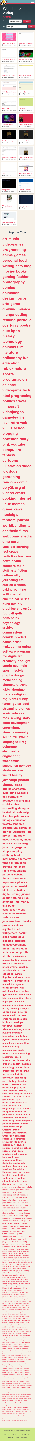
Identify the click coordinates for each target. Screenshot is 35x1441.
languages (10, 741)
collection (12, 1213)
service (27, 1284)
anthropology (6, 1292)
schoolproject (6, 1318)
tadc (16, 1400)
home (25, 1117)
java (22, 1260)
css (30, 45)
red (3, 1405)
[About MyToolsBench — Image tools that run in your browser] (9, 216)
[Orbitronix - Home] (9, 118)
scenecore (20, 1135)
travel (21, 400)
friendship (22, 1286)
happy (3, 1411)
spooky (18, 1394)
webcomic (11, 536)
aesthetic (10, 530)
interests (20, 940)
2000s (7, 427)
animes (18, 925)
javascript (27, 94)
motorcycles (21, 1405)
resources (7, 1056)
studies (9, 1407)
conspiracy (5, 1286)
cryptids (18, 1325)
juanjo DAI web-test (25, 76)
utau (14, 1132)
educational (8, 1181)
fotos (3, 1385)
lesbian (21, 1175)
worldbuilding (14, 525)
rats (14, 1299)
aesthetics (10, 765)
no (21, 1093)
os (22, 1355)
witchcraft (8, 913)
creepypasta (9, 1018)
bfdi (25, 1114)
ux (12, 1340)
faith (26, 1403)
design (8, 298)
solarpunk (5, 1370)
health (16, 561)
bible (26, 1279)
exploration (18, 1392)
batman (19, 1342)
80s (20, 1197)
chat (13, 870)
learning (15, 110)
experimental (19, 886)
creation (9, 1290)
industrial (27, 1372)
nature (20, 368)
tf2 (15, 1141)
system (18, 973)
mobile (4, 1327)
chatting (4, 1256)
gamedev (10, 417)
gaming (8, 276)
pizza (26, 1067)
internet (28, 143)
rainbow (4, 1396)
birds (25, 898)
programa (5, 1297)
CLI (19, 1434)
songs (19, 1126)
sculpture (5, 1279)
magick (4, 1400)
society (19, 1327)
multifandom (23, 1387)
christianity (8, 1117)
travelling (7, 1169)
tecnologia (17, 937)
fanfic (22, 994)
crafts (20, 492)
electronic (21, 1187)
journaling (10, 580)
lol (29, 1114)
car (20, 1172)
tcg (28, 1409)
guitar (17, 703)
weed (27, 1244)
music (13, 238)
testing (16, 894)
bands (19, 1268)
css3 (19, 1400)
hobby (12, 1081)
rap (26, 1011)
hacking (19, 800)
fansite (18, 1111)
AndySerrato (6, 108)
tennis (4, 1299)
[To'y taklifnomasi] (9, 199)
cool (26, 703)
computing (24, 1205)
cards (26, 1329)
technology (12, 341)
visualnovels (9, 970)
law (24, 1111)
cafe (25, 1197)
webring (26, 1411)
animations (18, 1004)
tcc (3, 1264)
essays (6, 980)
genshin (23, 966)
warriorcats (12, 1239)
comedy (25, 765)
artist (17, 641)
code (6, 722)
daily (29, 1355)
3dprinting (23, 1241)
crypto (6, 929)
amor (4, 1090)
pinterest (20, 1138)
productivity (25, 1407)
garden (4, 1314)
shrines (24, 1327)
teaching (25, 1053)
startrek (4, 1348)
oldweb (7, 831)
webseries (15, 1292)
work (5, 963)
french (11, 1338)
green (18, 1249)
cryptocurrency (24, 1377)
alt (10, 1105)
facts (18, 1385)
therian (12, 1244)
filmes (19, 1159)
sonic (6, 713)
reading (9, 319)
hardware (6, 1246)
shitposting (13, 1307)
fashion (23, 276)
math (20, 565)
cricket (4, 1281)
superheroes (18, 1338)
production (7, 1141)
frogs (29, 1301)
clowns (25, 1200)
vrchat (12, 1379)
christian (25, 1288)
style (19, 1096)
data (25, 1102)
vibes (26, 1357)
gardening (11, 476)
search (4, 1284)
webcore (22, 793)
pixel (19, 1108)
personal (14, 45)
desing (3, 1387)
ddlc (30, 1411)
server (29, 1338)
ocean (5, 1084)
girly (17, 1207)
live (9, 1340)
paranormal (8, 1114)
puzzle (21, 970)
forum (13, 1246)
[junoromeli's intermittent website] (26, 167)
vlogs (16, 1336)
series (24, 599)
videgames (19, 1407)
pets (17, 816)
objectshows (8, 1102)
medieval (19, 1281)
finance (15, 948)
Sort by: (5, 21)
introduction (9, 1060)
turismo (10, 1301)
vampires (26, 959)
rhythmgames (6, 1366)
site (4, 905)
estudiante (26, 1303)
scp (30, 1374)
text (24, 1290)
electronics (10, 751)
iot (4, 143)
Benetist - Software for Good (26, 190)
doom (4, 1228)
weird (6, 775)
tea (28, 1194)
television (20, 956)
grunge (26, 1172)
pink (6, 444)
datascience (10, 1418)
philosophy (12, 357)
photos (23, 779)
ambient (16, 1294)
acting (9, 1194)
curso (7, 1307)
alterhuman (12, 1312)
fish (11, 963)
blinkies (7, 890)
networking (18, 1310)
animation (11, 292)
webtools (9, 224)
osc (17, 1056)
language (16, 847)
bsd (17, 1266)
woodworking (5, 1415)
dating (8, 1396)
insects (15, 1236)
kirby (22, 1279)
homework (11, 1310)
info (17, 902)
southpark (20, 1244)
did (3, 1307)
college (19, 1210)
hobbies (7, 800)
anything (8, 902)
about (6, 898)
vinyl (12, 1366)
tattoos (10, 1251)
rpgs (20, 1150)
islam (13, 1392)
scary (4, 1290)
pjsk (18, 1099)
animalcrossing (5, 1394)
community (20, 732)
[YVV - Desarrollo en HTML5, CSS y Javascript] (9, 85)
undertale (19, 835)
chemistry (20, 1192)
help (28, 1220)
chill (3, 1273)
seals (20, 1336)
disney (4, 1361)
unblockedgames (7, 1377)
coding (21, 314)
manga (8, 314)
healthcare (9, 1273)
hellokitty (7, 1175)
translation (12, 1228)
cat (16, 599)
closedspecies (26, 1320)
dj (14, 1215)
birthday (7, 1022)
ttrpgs (6, 863)
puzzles (6, 1032)
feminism (22, 1132)
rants (4, 1303)
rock (5, 718)
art (4, 238)
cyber (4, 1223)
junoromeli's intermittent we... (26, 173)
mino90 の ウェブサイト (9, 76)
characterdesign (18, 1084)
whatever (19, 1215)
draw (4, 1207)
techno (11, 1253)
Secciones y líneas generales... (9, 157)
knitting (15, 959)
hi (21, 1251)
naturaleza (18, 1409)
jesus (4, 1200)
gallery (16, 1063)
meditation (11, 1368)
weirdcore (19, 831)
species (10, 1357)
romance (19, 963)
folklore (20, 1329)
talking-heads (6, 190)
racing (13, 1281)
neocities (4, 1357)
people (11, 1256)
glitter (3, 1355)
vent (9, 1184)
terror (27, 1286)
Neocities (6, 1430)
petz (28, 1307)
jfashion (22, 1081)
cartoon (6, 1011)
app (14, 1011)
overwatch (22, 1385)
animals (9, 346)
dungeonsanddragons (26, 1394)
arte (5, 303)
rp (25, 1077)
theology (16, 1305)
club (17, 1413)
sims (8, 1372)
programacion (14, 379)
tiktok (15, 1253)
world (30, 1262)
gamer (19, 1233)
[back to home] (3, 3)
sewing (15, 718)
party (8, 1379)
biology (7, 820)
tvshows (7, 917)
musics (17, 1359)
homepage (5, 1277)
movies (8, 271)
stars (4, 1105)
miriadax (30, 159)
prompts (4, 1418)
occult (23, 933)
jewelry (15, 1153)
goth (18, 613)
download (8, 1420)
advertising (19, 1390)
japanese (15, 77)
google (22, 1381)
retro (15, 422)
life (21, 417)
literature (10, 352)
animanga (5, 1266)
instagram (26, 1368)
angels (14, 1268)
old (30, 1205)
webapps (23, 45)
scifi (5, 594)
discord (7, 839)
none (17, 1156)
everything (21, 737)
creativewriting (18, 1366)
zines (6, 732)
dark (14, 1105)
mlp (26, 847)
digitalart (15, 656)
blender (19, 1077)
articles (21, 1346)
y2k (11, 487)
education (11, 363)
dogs (13, 471)
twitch (5, 1135)
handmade (25, 1348)
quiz (25, 1355)
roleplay (18, 713)
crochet (15, 594)
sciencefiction (23, 1297)
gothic (25, 991)
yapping (21, 1292)
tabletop (10, 1258)
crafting (7, 866)
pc (9, 1210)
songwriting (27, 1370)
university (25, 1318)
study (6, 770)
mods (17, 1314)
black (3, 1383)
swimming (16, 1251)
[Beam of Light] (26, 85)
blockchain (15, 1351)
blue (4, 1156)
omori (25, 1181)
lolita (9, 1200)
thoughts (24, 808)
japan (5, 847)
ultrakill (8, 1355)
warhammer (10, 1403)
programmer (14, 1226)
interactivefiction (26, 1390)
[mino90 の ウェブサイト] (9, 69)
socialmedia (19, 1162)
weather (4, 1249)
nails (27, 1299)
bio (25, 1036)
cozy (13, 1178)
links (26, 1070)
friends (7, 694)
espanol (9, 1392)
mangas (25, 1264)
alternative (24, 859)
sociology (26, 1256)
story (26, 718)
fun (26, 357)
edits (15, 1415)
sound (20, 1258)
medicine (15, 1015)
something (9, 1398)
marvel (6, 984)
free (23, 1015)
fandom (9, 519)
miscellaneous (9, 1411)
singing (21, 870)
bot (19, 1351)
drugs (13, 1318)
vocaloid (8, 546)
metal (6, 680)
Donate (13, 1434)
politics (8, 400)
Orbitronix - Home (7, 124)
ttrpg (23, 741)
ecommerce (24, 1189)
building (4, 1320)
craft (20, 1105)
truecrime (13, 1260)
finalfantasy (21, 1403)
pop (17, 1205)
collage (27, 1147)
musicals (27, 1063)
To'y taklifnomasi (7, 206)
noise (18, 1120)
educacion (19, 820)
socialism (26, 1251)
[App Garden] (26, 102)
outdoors (6, 1166)
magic (26, 843)
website (20, 584)
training (11, 1370)
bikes (12, 1355)
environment (11, 1202)
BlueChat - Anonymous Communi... (26, 206)
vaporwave (9, 882)
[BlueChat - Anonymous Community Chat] (26, 199)
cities (24, 1413)
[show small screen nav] (32, 1)
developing (9, 1409)
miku (16, 1241)
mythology (8, 1067)
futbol (5, 987)
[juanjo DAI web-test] (26, 69)
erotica (11, 1329)
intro (20, 1011)
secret (24, 1418)
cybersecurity (11, 909)
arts (13, 570)
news (6, 561)
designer (4, 1407)
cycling (11, 1323)
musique (17, 1372)
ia (11, 1364)
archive (8, 627)
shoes (24, 1277)
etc (21, 580)
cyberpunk (9, 793)
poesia (27, 1305)
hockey (4, 1268)
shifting (15, 1403)
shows (22, 608)
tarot (27, 977)
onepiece (28, 1331)
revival (18, 1374)
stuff (5, 570)
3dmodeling (18, 1169)
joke (12, 1396)
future (16, 1379)
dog (17, 1046)
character (5, 1336)
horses (27, 1213)
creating (4, 1316)
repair (27, 1396)
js (14, 1273)
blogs (18, 785)
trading (22, 1236)
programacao (17, 1288)
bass (29, 1387)
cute (6, 330)
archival (23, 1415)
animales (11, 1233)
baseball (16, 1223)
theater (12, 1189)
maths (15, 1184)
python (6, 1039)
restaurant (12, 1271)
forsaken (18, 1348)
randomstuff (5, 1381)
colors (24, 1268)
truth (24, 1338)
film (20, 346)
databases (23, 126)
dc (13, 1241)
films (23, 530)
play (15, 1340)
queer (7, 509)
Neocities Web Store (25, 59)
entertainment (13, 727)
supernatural (25, 1226)
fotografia (27, 1120)
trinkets (29, 1236)
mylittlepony (26, 1336)
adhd (12, 1372)
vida (10, 1275)
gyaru (28, 1004)
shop (5, 851)
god (17, 1189)
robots (6, 1053)
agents (12, 191)
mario (20, 1200)
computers (11, 449)
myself (23, 1087)
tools (5, 224)
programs (15, 1346)
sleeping (7, 940)
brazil (10, 1288)
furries (16, 929)
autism (6, 952)
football (8, 613)
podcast (6, 1150)
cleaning (15, 1275)
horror (20, 298)
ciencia (25, 1398)
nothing (16, 898)
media (26, 536)
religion (20, 694)
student (6, 1178)
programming (7, 45)
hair (27, 1292)
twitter (8, 1390)
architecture (10, 828)
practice (4, 1351)
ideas (18, 1260)
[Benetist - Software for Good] (26, 183)
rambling (14, 1387)
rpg (5, 699)
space (13, 551)
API (29, 1434)
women (4, 1301)
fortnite (19, 1074)
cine (4, 1093)
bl (23, 1096)
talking (22, 1323)
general (16, 1301)
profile (24, 952)
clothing (7, 855)
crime (22, 1374)
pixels (21, 1049)
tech (26, 390)
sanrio (7, 665)
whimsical (25, 1379)
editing (17, 680)
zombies (4, 1409)
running (24, 1123)
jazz (26, 1202)
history (8, 336)
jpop (27, 1192)
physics (22, 882)
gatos (6, 886)
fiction (22, 570)
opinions (4, 1413)
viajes (4, 1379)
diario (29, 1398)
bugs (11, 905)
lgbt (27, 660)
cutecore (9, 565)
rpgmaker (5, 1338)
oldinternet (21, 1357)
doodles (18, 1353)
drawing (9, 309)
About (6, 1434)
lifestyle (17, 670)
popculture (23, 1043)
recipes (11, 1099)
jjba (19, 1320)
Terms (17, 1437)
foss (16, 1329)
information (7, 191)
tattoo (10, 1316)
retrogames (22, 1301)
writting (18, 1273)
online (5, 1087)
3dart (13, 1327)
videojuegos (13, 411)
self (13, 1413)
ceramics (5, 1312)
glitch (27, 1323)
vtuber (15, 804)
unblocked (6, 1218)
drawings (16, 1008)
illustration (11, 465)
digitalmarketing (7, 1294)
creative (16, 843)
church (4, 1372)
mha (7, 1385)
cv (23, 1316)
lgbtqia (19, 1246)
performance (27, 1340)
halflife (20, 1413)
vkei (13, 1096)
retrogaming (27, 1218)
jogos (17, 991)
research (21, 913)
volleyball (19, 1144)
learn (18, 1279)
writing (8, 265)
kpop (15, 330)
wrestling (6, 1129)
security (28, 1093)
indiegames (8, 1111)
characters (10, 684)
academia (12, 1279)
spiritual (25, 1400)
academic (5, 1329)
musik (29, 1403)
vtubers (23, 1207)
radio (5, 870)
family (18, 1036)
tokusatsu (14, 1420)
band (18, 921)
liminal (27, 1316)
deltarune (9, 746)
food (23, 260)
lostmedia (18, 1355)
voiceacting (5, 1325)
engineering (11, 756)
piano (18, 1067)
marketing (23, 646)
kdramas (23, 1314)
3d (30, 608)
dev (22, 110)
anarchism (6, 1192)
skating (5, 1213)
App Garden (22, 108)
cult (21, 1400)
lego (19, 1239)
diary (24, 438)
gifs (4, 1099)
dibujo (23, 1351)
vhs (9, 1268)
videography (16, 1218)
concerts (16, 1323)
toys (28, 994)
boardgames (8, 1138)
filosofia (17, 1368)
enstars (9, 1299)
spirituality (15, 796)
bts (25, 1166)
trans (23, 684)
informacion (27, 1359)
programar (6, 1241)
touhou (15, 1053)
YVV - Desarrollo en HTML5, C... (9, 92)
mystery (18, 1025)
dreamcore (8, 1070)
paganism (16, 1381)
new (14, 1377)
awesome (6, 1187)
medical (4, 1253)
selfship (4, 1340)
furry (14, 325)
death (10, 1156)
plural (19, 1277)
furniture (5, 1323)
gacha (24, 1307)
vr (12, 980)
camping (28, 1351)
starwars (5, 1205)
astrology (7, 991)
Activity (7, 16)
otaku (11, 1297)
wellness (22, 1294)
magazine (10, 1303)
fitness (6, 878)
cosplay (18, 839)
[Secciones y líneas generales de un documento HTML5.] (9, 151)
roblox (8, 368)
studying (14, 1087)
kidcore (4, 1288)
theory (11, 1336)
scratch (10, 1197)
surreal (10, 1305)
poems (6, 959)
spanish (6, 1096)
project (6, 835)
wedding (15, 1284)
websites (19, 890)
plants (13, 699)
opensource (17, 1256)
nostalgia (10, 514)
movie (6, 843)
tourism (21, 1284)
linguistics (8, 977)
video (27, 465)
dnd (20, 660)
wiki (22, 987)
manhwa (21, 1178)
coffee (9, 816)
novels (10, 1074)
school (20, 427)
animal (15, 1357)
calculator (16, 1370)
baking (7, 589)
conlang (12, 1342)
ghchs (18, 1070)
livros (14, 1192)
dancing (12, 994)
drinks (20, 1418)
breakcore (18, 1129)
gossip (3, 1390)
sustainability (18, 1303)
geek (22, 1353)
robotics (6, 1153)
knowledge (14, 1286)
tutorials (4, 1333)
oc (4, 487)
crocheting (26, 1310)
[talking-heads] (9, 183)
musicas (24, 1325)
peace (11, 1415)
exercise (8, 1387)
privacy (15, 1123)
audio (28, 1096)
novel (16, 1197)
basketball (8, 812)
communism (8, 1126)
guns (20, 1344)
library (16, 1297)
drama (21, 1253)
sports (8, 373)
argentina (9, 1413)
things (18, 1181)
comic (22, 482)
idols (20, 1379)
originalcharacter (11, 1361)
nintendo (19, 866)
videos (8, 492)
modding (17, 1029)
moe (30, 1357)
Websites (10, 9)
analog (27, 1260)
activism (22, 1141)
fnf (3, 1074)
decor (13, 1353)
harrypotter (20, 1312)
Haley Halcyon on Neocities (9, 43)
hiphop (18, 1114)
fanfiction (9, 556)
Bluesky (28, 1430)
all (3, 956)
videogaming (17, 1290)
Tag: (4, 26)
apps (22, 77)
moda (28, 839)
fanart (6, 703)
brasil (14, 1150)
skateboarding (16, 998)
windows (7, 1025)
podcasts (22, 1266)
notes (10, 1333)
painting (20, 589)
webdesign (7, 94)
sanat (9, 1351)
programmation (6, 1353)
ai (23, 487)
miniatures (18, 1411)
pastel (13, 1210)
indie (23, 665)
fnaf (27, 800)
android (16, 1194)
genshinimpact (12, 1320)
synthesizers (12, 1374)
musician (24, 1409)
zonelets (6, 1132)
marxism (27, 1381)
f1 (31, 1192)
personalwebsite (12, 874)
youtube (18, 444)
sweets (15, 1364)
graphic (24, 1153)
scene (6, 737)
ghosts (12, 1325)
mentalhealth (21, 980)
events (14, 966)
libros (10, 956)
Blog (24, 1434)
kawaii (19, 509)
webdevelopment (20, 1039)
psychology (11, 622)
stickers (5, 1189)
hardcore (5, 1275)
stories (7, 584)
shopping (16, 851)
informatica (9, 859)
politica (18, 1415)
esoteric (18, 1333)
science (9, 384)
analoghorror (17, 1316)
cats (19, 265)
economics (16, 1262)
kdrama (4, 1262)
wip (23, 909)
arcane (27, 1415)
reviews (18, 770)
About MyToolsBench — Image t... (9, 222)
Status (10, 1437)
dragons (7, 1063)
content (25, 1344)
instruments (13, 1390)
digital (6, 894)
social (6, 804)
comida (8, 637)
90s (13, 603)
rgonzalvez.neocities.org (26, 43)
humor (21, 1060)
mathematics (9, 1049)
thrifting (21, 1275)
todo (21, 1368)
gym (4, 994)
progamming (8, 1159)
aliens (28, 998)
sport (6, 670)
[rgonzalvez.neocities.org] (26, 36)
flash (19, 1231)
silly (17, 575)
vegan (18, 1387)
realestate (11, 1207)
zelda (28, 1383)
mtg (23, 1342)
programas (19, 1271)
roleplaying (13, 1093)
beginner (7, 1405)
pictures (6, 1147)
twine (12, 1205)
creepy (5, 1220)
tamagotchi (22, 1396)
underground (10, 1359)
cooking (9, 498)
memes (18, 503)
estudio (20, 1340)
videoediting (7, 1236)
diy (20, 603)
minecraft (10, 406)
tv (29, 525)
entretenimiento (14, 1405)
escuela (5, 1226)
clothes (24, 708)
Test (3, 173)
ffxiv (12, 1135)
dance (7, 641)
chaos (21, 1359)
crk (14, 1348)
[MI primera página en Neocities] (9, 53)
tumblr (4, 1233)
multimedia (21, 1228)
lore (29, 831)
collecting (7, 973)
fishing (26, 1271)
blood (26, 1374)
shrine (18, 1117)
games (20, 254)
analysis (25, 1281)
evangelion (9, 1383)
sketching (5, 1260)
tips (14, 1409)
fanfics (16, 1331)
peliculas (19, 1001)
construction (13, 1220)
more (20, 1383)
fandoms (18, 824)
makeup (8, 646)
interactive (8, 1046)
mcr (3, 1215)
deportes (13, 1090)
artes (10, 1223)
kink (14, 1398)
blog (28, 265)
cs (23, 1366)
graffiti (22, 1305)
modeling (24, 1262)
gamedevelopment (14, 944)
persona (25, 1231)
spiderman (27, 1342)
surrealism (12, 1249)
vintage (8, 784)
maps (10, 1262)
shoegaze (26, 1346)
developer (18, 1022)
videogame (11, 390)
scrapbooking (21, 1299)
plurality (10, 1215)
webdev (23, 1194)
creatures (16, 1396)
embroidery (29, 1385)
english (26, 1008)
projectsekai (20, 1420)
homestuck (10, 618)
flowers (7, 824)
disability (16, 1383)
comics (8, 287)
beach (10, 1385)
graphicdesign (13, 675)
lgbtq (6, 689)
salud (26, 1249)
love (6, 422)
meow (19, 1102)
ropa (15, 1258)
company (9, 1348)
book (17, 855)
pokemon (10, 438)
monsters (26, 1258)
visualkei (4, 1392)
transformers (23, 1184)
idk (5, 471)
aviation (4, 1305)
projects (7, 925)
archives (21, 1331)
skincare (5, 1244)
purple (28, 1266)
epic (22, 1249)
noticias (28, 1366)
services (24, 1223)
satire (21, 1370)
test (27, 45)
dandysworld (9, 1344)
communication (21, 1361)
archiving (16, 1418)
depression (11, 1314)
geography (7, 1144)
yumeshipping (6, 1364)
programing (21, 395)
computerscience (9, 1231)
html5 (31, 77)
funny (23, 699)
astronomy (19, 878)
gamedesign (9, 1043)
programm (12, 1394)
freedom (5, 1271)
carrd (5, 1081)
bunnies (27, 1108)
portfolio (24, 319)
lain (4, 998)
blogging (10, 433)
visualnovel (18, 1264)
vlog (15, 1175)
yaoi (17, 917)
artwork (12, 1266)
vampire (4, 1346)
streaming (10, 708)
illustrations (5, 1342)
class (17, 1377)
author (12, 1264)
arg (18, 487)
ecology (22, 1220)
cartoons (10, 460)
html (33, 45)
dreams (19, 977)
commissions (12, 632)
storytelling (9, 808)
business (25, 556)
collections (24, 1392)
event (4, 1239)
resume (14, 987)
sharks (13, 1187)
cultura (4, 1258)
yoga (26, 1215)
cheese (21, 1398)
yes (25, 1253)
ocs (5, 325)
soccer (25, 816)
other (15, 952)
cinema (7, 599)
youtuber (4, 1368)
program (23, 651)
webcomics (11, 760)
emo (6, 541)
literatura (6, 1172)
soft (14, 1333)
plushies (6, 1123)
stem (11, 1381)
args (4, 1194)
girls (4, 1202)
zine (28, 1060)
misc (4, 1197)
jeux (17, 1398)
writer (9, 1327)
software (28, 191)
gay (4, 796)
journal (23, 519)
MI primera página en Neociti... (9, 59)
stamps (6, 1004)
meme (5, 1015)
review (9, 1346)
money (25, 902)
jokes (3, 1420)
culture (7, 575)
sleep (5, 937)
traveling (23, 1090)
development (24, 159)
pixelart (20, 637)
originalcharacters (14, 789)
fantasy (8, 454)
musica (24, 309)
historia (29, 1187)
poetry (25, 325)
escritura (16, 1344)
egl (9, 1281)
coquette (17, 1032)
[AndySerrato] (9, 102)
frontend (14, 1407)
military (22, 1372)
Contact (24, 1437)
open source (14, 1430)
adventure (8, 1077)
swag (11, 1120)
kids (3, 1344)
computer (25, 828)
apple (19, 1364)
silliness (27, 1405)
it (3, 816)
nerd (24, 1239)
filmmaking (17, 1147)
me (4, 656)
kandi (25, 1246)
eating (10, 1284)
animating (5, 1374)
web (32, 143)
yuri (11, 1001)
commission (25, 1364)
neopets (4, 1403)
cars (15, 541)
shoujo (4, 1359)
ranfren (25, 1420)
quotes (18, 1318)
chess (26, 1029)
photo (5, 966)
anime (7, 254)
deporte (21, 1202)
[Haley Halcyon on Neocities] (9, 36)
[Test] (9, 167)
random (9, 482)
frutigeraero (10, 933)
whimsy (6, 1029)
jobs (23, 1411)
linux (6, 503)
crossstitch (23, 175)
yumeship (27, 1210)
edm (7, 1264)
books (21, 271)
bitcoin (4, 1251)
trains (4, 1210)
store (28, 61)
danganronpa (9, 1108)
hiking (5, 1008)
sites (19, 1307)
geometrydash (10, 1400)
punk (6, 603)
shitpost (27, 1353)
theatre (27, 921)
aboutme (18, 689)
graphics (9, 608)
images (20, 1213)
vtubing (24, 1383)
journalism (8, 1036)
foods (5, 1120)
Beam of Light (23, 92)
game (5, 77)
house (14, 1385)
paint (28, 1418)
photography (13, 281)
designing (7, 1162)
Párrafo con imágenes (26, 124)
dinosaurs (17, 1166)
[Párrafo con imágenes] (26, 118)
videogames (9, 143)
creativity (9, 660)
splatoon (22, 1018)
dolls (24, 948)
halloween (13, 1277)
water (26, 1312)
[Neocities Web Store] (26, 53)
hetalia (4, 1310)
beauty (17, 775)
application (24, 61)
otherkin (24, 1273)
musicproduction (7, 1331)
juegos (25, 894)
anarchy (24, 1333)
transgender (17, 984)
